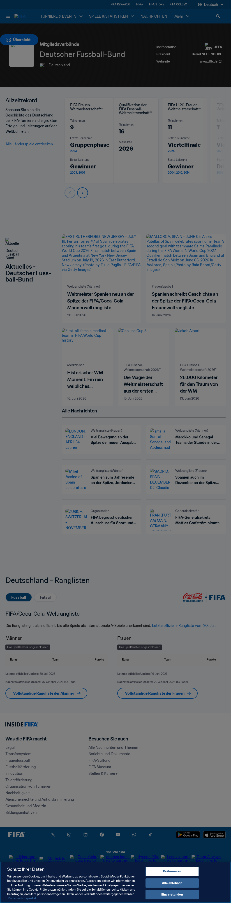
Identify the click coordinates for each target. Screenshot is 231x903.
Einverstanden (172, 894)
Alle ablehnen (172, 883)
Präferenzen (172, 871)
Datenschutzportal (22, 898)
